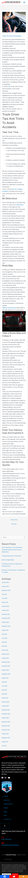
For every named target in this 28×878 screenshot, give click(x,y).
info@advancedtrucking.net (10, 845)
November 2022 (6, 714)
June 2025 (4, 598)
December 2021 (6, 726)
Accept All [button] (15, 874)
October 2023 (5, 670)
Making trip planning (8, 307)
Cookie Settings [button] (6, 874)
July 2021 (4, 745)
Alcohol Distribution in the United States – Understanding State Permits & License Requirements (12, 550)
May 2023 (4, 690)
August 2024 (5, 630)
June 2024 (4, 638)
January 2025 (5, 610)
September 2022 (6, 722)
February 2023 (5, 702)
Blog (4, 36)
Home (6, 796)
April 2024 (4, 646)
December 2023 (6, 662)
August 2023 (5, 678)
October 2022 (5, 718)
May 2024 (4, 642)
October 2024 (5, 622)
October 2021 (5, 733)
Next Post (14, 524)
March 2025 (5, 602)
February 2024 (5, 654)
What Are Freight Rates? (8, 560)
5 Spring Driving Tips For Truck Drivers (11, 556)
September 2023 (6, 674)
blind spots (19, 204)
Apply (6, 808)
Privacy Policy (8, 859)
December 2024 (6, 614)
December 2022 (6, 710)
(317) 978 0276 (6, 839)
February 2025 (5, 606)
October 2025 (5, 586)
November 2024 (6, 618)
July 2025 (4, 594)
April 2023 (4, 694)
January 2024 (5, 658)
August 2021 (5, 741)
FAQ (5, 815)
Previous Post (14, 519)
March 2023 (5, 698)
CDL (9, 86)
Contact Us (7, 819)
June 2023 (4, 686)
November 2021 (6, 730)
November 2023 (6, 666)
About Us (7, 800)
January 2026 (5, 582)
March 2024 (5, 650)
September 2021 (6, 737)
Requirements (8, 804)
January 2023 (5, 706)
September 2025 (6, 590)
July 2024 (4, 634)
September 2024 (6, 626)
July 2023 (4, 682)
